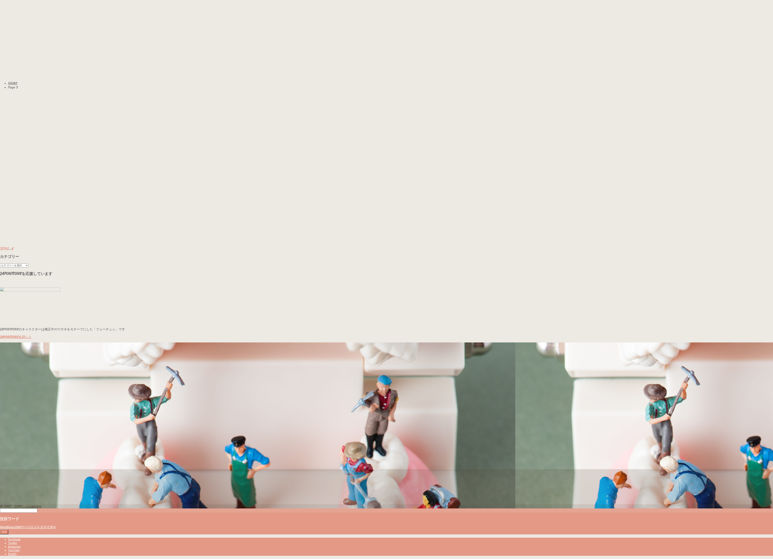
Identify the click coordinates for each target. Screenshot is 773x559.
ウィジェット (30, 527)
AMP (17, 527)
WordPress (7, 527)
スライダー (48, 527)
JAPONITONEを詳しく (16, 337)
